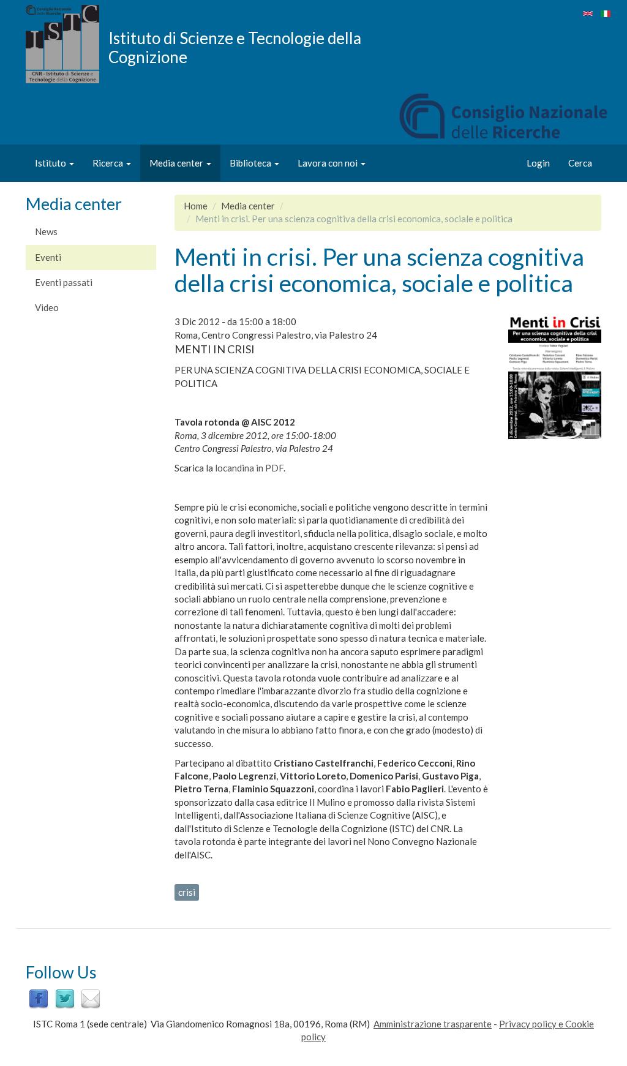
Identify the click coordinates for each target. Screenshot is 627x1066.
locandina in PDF (249, 467)
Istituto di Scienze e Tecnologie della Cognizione (234, 47)
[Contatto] (90, 998)
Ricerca (108, 162)
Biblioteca (251, 162)
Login (538, 162)
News (46, 231)
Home (196, 205)
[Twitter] (65, 998)
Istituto (51, 162)
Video (47, 307)
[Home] (67, 44)
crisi (186, 892)
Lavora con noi (328, 162)
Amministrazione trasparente (433, 1023)
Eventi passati (63, 282)
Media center (177, 162)
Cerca (580, 162)
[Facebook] (38, 998)
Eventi (48, 257)
